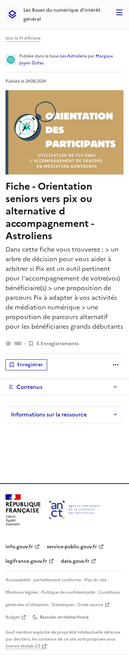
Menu (119, 12)
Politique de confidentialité (68, 592)
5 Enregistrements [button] (57, 343)
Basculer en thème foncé (64, 617)
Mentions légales (22, 592)
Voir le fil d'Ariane (23, 38)
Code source (90, 605)
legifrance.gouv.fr (26, 561)
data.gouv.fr (75, 561)
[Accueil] (74, 510)
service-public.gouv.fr (72, 546)
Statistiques (63, 605)
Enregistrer (30, 364)
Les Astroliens (73, 56)
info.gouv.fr (19, 546)
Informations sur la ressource (49, 414)
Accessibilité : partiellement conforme (43, 580)
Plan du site (95, 580)
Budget (13, 617)
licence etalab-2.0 (23, 646)
